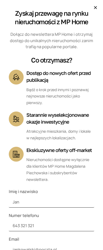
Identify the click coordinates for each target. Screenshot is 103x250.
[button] (95, 8)
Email (14, 239)
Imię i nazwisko (23, 191)
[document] (51, 125)
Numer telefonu (24, 215)
